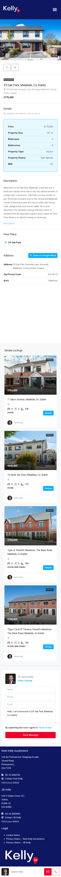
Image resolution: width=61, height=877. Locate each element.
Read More (9, 223)
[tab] (30, 242)
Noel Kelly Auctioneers (14, 750)
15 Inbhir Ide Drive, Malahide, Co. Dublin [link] (27, 474)
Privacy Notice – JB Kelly (18, 842)
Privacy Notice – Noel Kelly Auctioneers (25, 839)
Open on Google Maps (44, 255)
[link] (30, 375)
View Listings (25, 680)
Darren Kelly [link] (18, 423)
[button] (54, 9)
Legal (4, 828)
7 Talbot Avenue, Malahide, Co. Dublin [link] (26, 399)
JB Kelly (6, 789)
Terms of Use (44, 727)
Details (48, 413)
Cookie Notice (13, 835)
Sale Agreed (8, 79)
